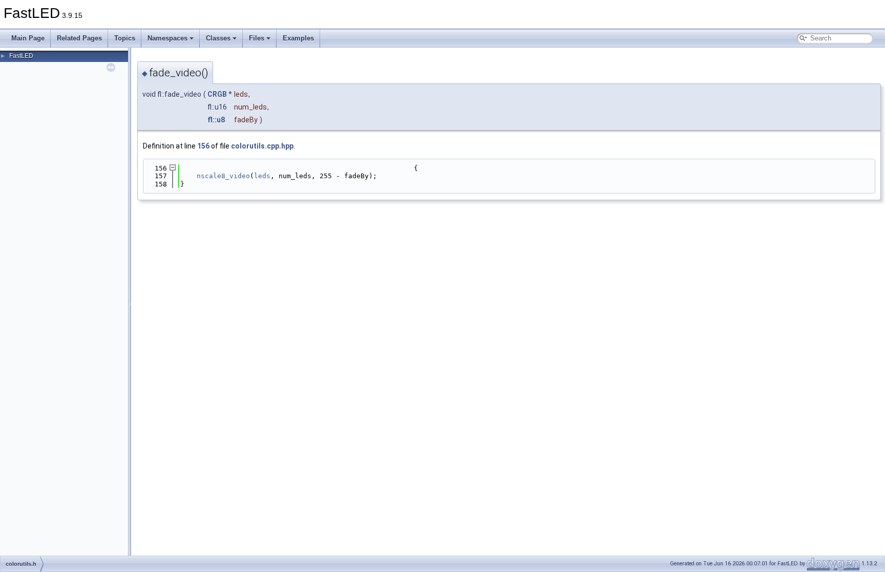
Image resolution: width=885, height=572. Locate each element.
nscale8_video (223, 176)
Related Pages (79, 38)
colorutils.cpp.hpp (262, 146)
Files (256, 38)
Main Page (28, 38)
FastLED (21, 55)
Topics (124, 38)
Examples (298, 38)
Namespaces (167, 38)
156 (203, 146)
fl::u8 (216, 120)
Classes (218, 38)
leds (262, 176)
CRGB (217, 94)
